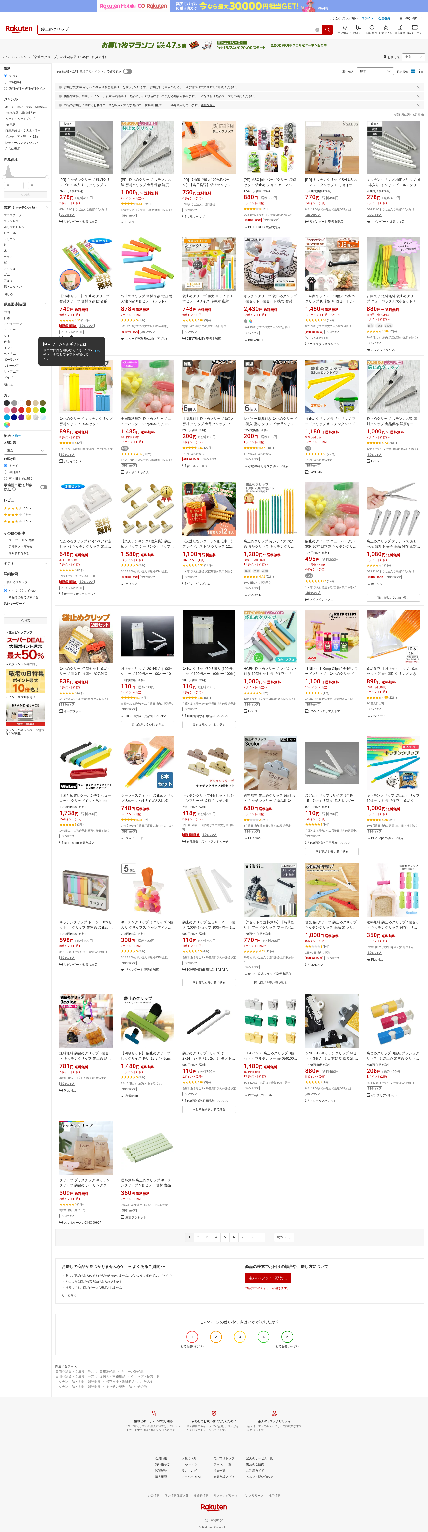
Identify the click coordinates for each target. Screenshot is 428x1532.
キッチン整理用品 (119, 1386)
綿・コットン (13, 286)
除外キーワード (14, 603)
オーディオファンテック (80, 594)
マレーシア (11, 365)
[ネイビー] (14, 417)
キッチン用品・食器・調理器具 (78, 1381)
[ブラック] (7, 403)
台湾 (7, 342)
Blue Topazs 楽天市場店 (387, 838)
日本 (7, 318)
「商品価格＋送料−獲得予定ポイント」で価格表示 (87, 71)
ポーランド (11, 359)
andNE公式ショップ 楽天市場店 (269, 974)
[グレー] (14, 403)
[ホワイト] (21, 403)
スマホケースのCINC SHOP (82, 1222)
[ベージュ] (36, 403)
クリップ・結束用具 (145, 1376)
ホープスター (73, 711)
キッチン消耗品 (132, 1371)
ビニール (10, 233)
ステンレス (11, 221)
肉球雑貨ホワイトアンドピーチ (207, 841)
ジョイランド (73, 461)
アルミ (8, 280)
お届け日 (10, 459)
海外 (18, 436)
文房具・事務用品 (112, 1376)
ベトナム (10, 353)
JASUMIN (316, 472)
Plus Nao (254, 838)
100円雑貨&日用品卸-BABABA (145, 716)
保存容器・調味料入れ (122, 1381)
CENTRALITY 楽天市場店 (204, 338)
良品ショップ (196, 217)
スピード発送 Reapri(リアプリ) (146, 338)
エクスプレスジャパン (324, 344)
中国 (7, 312)
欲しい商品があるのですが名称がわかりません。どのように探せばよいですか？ (118, 1275)
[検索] (328, 30)
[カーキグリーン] (43, 403)
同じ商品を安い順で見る (393, 598)
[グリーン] (43, 410)
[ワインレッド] (14, 410)
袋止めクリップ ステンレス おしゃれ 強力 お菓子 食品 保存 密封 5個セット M (393, 546)
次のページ (284, 1237)
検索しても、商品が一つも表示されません (93, 1287)
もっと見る (69, 1295)
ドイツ (8, 377)
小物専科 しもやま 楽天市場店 (268, 466)
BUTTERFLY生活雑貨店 (264, 227)
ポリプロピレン (14, 227)
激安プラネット (135, 1217)
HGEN (129, 222)
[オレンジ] (28, 410)
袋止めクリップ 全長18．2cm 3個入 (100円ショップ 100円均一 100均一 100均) (209, 927)
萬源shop (131, 1096)
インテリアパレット (323, 1100)
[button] (410, 19)
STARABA (316, 965)
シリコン (10, 239)
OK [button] (97, 351)
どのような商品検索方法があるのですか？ (93, 1281)
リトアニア (11, 371)
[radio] (5, 75)
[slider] (4, 177)
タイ (7, 336)
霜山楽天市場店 (197, 466)
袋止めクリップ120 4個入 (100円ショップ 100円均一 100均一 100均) (147, 674)
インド (8, 347)
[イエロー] (36, 410)
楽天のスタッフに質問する (268, 1278)
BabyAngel (255, 340)
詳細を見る (208, 105)
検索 (27, 195)
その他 (148, 1381)
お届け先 (10, 442)
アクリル (10, 268)
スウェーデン (13, 324)
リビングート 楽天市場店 (80, 221)
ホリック (131, 584)
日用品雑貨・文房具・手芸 (74, 1371)
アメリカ (10, 330)
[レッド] (21, 410)
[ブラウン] (28, 403)
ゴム (7, 274)
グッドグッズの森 (199, 584)
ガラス (8, 257)
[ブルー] (7, 417)
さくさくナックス (383, 349)
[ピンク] (7, 410)
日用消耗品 (108, 1371)
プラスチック (13, 215)
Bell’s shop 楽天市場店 (79, 843)
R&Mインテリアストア (325, 711)
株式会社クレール (260, 1095)
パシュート (378, 716)
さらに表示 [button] (12, 148)
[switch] (43, 487)
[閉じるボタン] (418, 87)
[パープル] (21, 417)
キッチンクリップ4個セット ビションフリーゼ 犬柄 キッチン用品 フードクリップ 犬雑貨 (208, 800)
